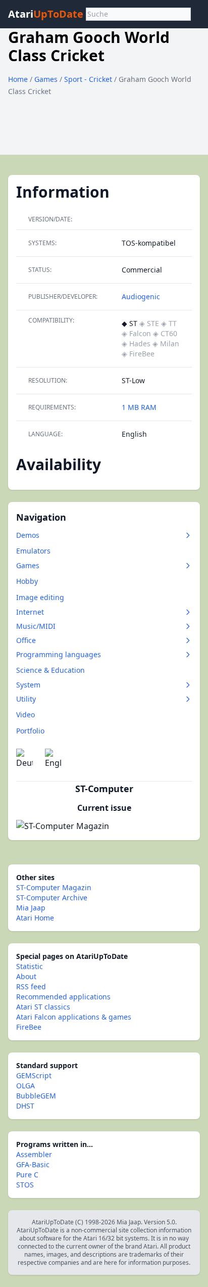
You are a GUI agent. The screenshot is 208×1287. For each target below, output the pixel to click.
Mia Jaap (30, 907)
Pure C (27, 1174)
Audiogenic (141, 296)
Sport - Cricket (89, 79)
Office (26, 640)
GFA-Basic (32, 1164)
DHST (25, 1106)
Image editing (40, 597)
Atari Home (35, 918)
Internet (30, 612)
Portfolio (30, 731)
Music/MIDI (36, 626)
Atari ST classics (43, 1007)
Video (25, 714)
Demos (27, 535)
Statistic (29, 966)
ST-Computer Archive (51, 897)
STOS (25, 1184)
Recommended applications (63, 996)
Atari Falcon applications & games (73, 1017)
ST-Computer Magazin (53, 887)
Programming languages (58, 654)
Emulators (33, 551)
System (28, 685)
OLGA (25, 1085)
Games (47, 79)
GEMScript (33, 1075)
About (26, 976)
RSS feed (31, 986)
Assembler (34, 1154)
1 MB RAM (139, 407)
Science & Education (50, 670)
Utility (26, 699)
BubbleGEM (36, 1095)
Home (18, 79)
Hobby (27, 581)
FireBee (28, 1027)
